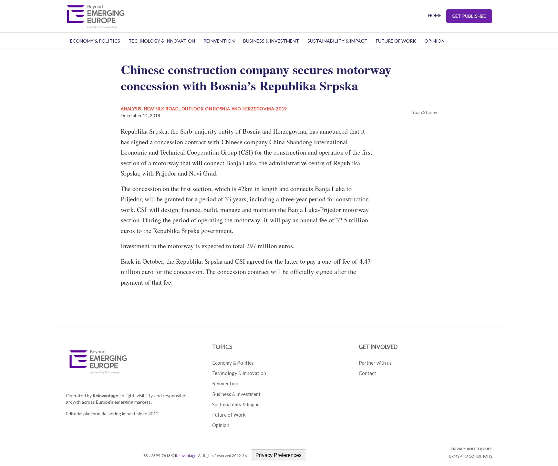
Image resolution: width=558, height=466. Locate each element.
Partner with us (375, 363)
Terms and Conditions (469, 456)
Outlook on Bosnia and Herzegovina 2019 (234, 108)
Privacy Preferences (278, 455)
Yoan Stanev (424, 112)
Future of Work (396, 41)
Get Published (469, 16)
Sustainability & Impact (337, 41)
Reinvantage (185, 455)
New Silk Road (161, 108)
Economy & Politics (95, 41)
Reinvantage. (106, 395)
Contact (367, 373)
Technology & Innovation (162, 41)
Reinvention (219, 41)
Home (434, 15)
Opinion (434, 41)
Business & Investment (271, 41)
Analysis (131, 108)
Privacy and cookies (471, 448)
